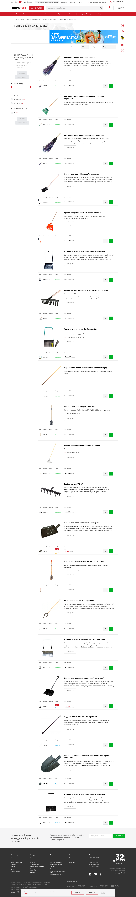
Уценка (52, 868)
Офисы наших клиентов (37, 866)
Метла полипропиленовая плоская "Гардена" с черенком (85, 97)
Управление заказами (106, 14)
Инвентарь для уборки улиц (23, 58)
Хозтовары (49, 14)
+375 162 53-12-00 (118, 2)
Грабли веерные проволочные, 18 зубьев (82, 445)
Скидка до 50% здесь (86, 14)
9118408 (45, 280)
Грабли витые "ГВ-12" (73, 484)
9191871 (45, 551)
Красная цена (54, 866)
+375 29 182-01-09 (94, 866)
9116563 (45, 202)
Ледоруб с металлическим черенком (80, 717)
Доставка (33, 857)
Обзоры (13, 866)
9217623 (45, 357)
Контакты (64, 2)
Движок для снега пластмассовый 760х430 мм (84, 794)
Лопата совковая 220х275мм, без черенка (82, 523)
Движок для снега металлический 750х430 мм (84, 639)
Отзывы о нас (14, 860)
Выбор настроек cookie (56, 874)
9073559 (45, 512)
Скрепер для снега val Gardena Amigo (80, 329)
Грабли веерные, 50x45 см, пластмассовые (82, 212)
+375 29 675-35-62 (94, 862)
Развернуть (70, 70)
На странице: (75, 47)
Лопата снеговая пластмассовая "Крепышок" (84, 678)
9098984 (45, 745)
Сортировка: (97, 47)
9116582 (45, 396)
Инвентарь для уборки (23, 55)
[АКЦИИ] (122, 38)
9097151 (45, 163)
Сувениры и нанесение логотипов (36, 869)
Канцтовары (36, 14)
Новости (13, 864)
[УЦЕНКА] (122, 50)
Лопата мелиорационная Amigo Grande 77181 (84, 562)
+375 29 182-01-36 (94, 860)
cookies (26, 893)
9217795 (45, 822)
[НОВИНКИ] (122, 25)
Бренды (13, 868)
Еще (79, 2)
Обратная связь (34, 864)
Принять (77, 893)
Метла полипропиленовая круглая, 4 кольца (84, 135)
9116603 (45, 241)
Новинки (52, 860)
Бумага (60, 14)
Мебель (71, 14)
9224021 (45, 435)
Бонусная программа (56, 862)
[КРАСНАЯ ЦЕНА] (122, 44)
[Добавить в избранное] (115, 86)
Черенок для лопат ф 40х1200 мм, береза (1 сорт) (85, 368)
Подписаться (119, 836)
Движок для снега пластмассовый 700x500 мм (84, 251)
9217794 (45, 667)
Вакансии (72, 862)
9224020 (45, 590)
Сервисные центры (16, 862)
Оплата (72, 2)
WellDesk (32, 872)
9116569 (45, 629)
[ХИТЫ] (122, 31)
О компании (14, 857)
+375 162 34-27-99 (94, 864)
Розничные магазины (75, 860)
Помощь (32, 862)
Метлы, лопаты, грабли (23, 63)
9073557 (45, 784)
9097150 (45, 86)
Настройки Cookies (103, 892)
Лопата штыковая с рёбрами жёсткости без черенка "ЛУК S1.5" (87, 756)
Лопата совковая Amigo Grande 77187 (80, 406)
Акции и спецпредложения (57, 857)
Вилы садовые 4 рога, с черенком (79, 600)
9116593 (45, 124)
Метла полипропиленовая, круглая (79, 57)
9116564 (45, 318)
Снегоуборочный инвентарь (21, 66)
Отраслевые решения (56, 864)
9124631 (45, 706)
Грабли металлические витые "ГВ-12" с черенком (86, 290)
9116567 (45, 473)
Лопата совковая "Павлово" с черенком (81, 174)
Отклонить (92, 893)
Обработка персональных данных (57, 871)
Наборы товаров (15, 871)
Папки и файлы (21, 14)
